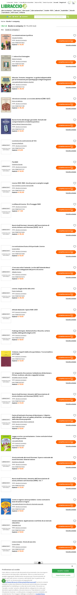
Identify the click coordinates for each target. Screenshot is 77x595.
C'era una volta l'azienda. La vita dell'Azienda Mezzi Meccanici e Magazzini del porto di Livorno (31, 269)
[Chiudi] (72, 566)
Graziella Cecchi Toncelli (19, 377)
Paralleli (15, 162)
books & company (12, 30)
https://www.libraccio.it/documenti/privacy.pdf (19, 582)
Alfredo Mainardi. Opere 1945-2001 (25, 310)
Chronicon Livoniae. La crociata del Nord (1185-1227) (31, 99)
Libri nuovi (17, 11)
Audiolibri (64, 11)
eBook (57, 11)
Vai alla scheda (71, 45)
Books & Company (21, 40)
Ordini (16, 2)
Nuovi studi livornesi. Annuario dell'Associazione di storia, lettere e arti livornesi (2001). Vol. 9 (30, 226)
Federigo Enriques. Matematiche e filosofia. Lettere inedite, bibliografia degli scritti (31, 332)
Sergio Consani (17, 59)
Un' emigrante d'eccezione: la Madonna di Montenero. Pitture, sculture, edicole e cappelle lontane (32, 374)
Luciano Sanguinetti (27, 185)
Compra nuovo (65, 41)
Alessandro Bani (26, 124)
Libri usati (26, 11)
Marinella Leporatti (37, 504)
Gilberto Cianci (16, 272)
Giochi (72, 11)
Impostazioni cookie (63, 575)
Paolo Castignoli (17, 291)
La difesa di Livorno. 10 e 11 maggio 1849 (26, 204)
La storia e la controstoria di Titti (24, 141)
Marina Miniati (16, 124)
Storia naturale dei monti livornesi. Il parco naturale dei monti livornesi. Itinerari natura (32, 459)
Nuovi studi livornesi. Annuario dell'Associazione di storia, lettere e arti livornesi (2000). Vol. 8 (30, 395)
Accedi (56, 2)
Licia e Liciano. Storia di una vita (24, 542)
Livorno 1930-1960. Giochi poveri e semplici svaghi (30, 183)
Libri (9, 16)
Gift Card (14, 13)
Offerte (22, 13)
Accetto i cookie (63, 571)
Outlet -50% (49, 11)
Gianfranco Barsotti (18, 462)
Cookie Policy (40, 594)
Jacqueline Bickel (17, 82)
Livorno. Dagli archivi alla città (23, 289)
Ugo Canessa (16, 185)
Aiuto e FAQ (38, 2)
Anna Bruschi (27, 504)
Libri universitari (37, 11)
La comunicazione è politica (22, 35)
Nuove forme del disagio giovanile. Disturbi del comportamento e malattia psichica (29, 121)
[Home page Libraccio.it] (14, 8)
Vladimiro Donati (17, 164)
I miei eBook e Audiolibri (26, 2)
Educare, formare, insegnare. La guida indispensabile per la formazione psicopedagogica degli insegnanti (31, 79)
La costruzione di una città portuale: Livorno (28, 246)
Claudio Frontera (17, 38)
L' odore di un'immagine (21, 56)
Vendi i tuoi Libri (47, 2)
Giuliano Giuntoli (28, 82)
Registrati (63, 2)
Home (3, 21)
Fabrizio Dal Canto (17, 422)
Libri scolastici (6, 11)
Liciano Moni (16, 249)
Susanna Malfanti (17, 143)
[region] (38, 579)
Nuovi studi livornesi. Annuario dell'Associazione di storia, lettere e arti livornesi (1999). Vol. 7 (30, 480)
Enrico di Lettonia (17, 101)
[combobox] (50, 16)
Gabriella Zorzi (16, 525)
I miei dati (10, 2)
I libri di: (4, 26)
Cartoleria (6, 13)
